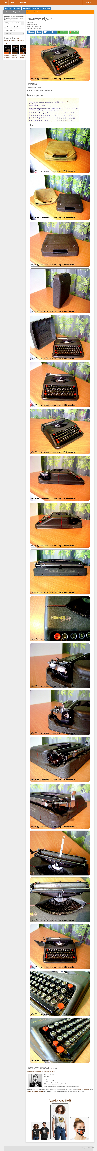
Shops (6, 43)
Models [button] (17, 8)
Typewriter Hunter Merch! (60, 1100)
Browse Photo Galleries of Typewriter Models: (13, 27)
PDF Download (6, 57)
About (13, 2)
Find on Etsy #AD (74, 32)
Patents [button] (47, 8)
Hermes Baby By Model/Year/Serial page (35, 1091)
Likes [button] (54, 32)
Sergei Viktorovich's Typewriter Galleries (35, 1071)
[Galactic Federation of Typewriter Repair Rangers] (59, 1121)
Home (28, 12)
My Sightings (52, 1071)
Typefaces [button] (37, 8)
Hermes (31, 12)
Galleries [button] (26, 8)
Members (88, 2)
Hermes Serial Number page (83, 1089)
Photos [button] (46, 32)
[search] (14, 30)
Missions (23, 2)
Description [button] (32, 32)
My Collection (46, 1071)
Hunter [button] (39, 32)
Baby (35, 12)
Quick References (20, 40)
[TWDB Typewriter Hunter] (40, 1130)
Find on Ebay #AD (63, 32)
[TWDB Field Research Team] (79, 1128)
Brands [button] (8, 8)
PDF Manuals (12, 40)
